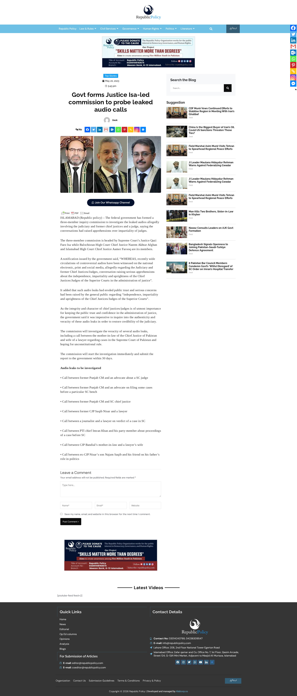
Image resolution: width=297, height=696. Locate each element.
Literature (186, 28)
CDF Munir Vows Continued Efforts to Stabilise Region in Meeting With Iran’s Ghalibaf (211, 111)
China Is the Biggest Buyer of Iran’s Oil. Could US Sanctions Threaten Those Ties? (212, 130)
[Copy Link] (130, 129)
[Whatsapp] (118, 129)
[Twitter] (93, 129)
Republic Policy (67, 28)
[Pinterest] (124, 129)
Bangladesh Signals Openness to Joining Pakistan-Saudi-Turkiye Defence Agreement (208, 247)
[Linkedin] (100, 129)
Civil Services (108, 28)
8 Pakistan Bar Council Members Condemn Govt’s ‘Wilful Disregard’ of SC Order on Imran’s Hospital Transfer (211, 266)
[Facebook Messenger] (143, 129)
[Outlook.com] (112, 129)
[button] (210, 28)
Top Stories (111, 75)
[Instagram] (137, 129)
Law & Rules (87, 28)
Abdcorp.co (182, 691)
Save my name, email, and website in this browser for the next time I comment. (107, 514)
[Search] (228, 88)
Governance (129, 28)
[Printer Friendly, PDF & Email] (75, 213)
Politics (170, 28)
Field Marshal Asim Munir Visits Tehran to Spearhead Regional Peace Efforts (211, 147)
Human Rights (151, 28)
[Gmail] (106, 129)
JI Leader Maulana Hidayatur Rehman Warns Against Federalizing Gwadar (211, 164)
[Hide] (296, 89)
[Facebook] (87, 129)
